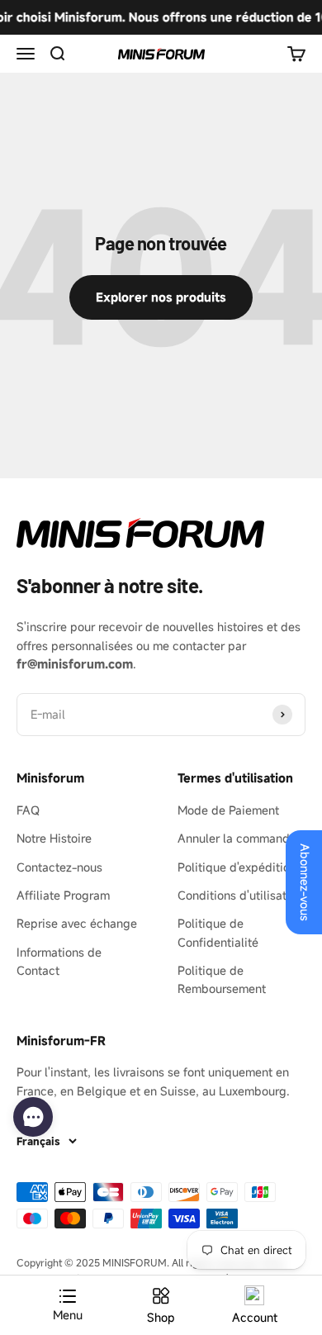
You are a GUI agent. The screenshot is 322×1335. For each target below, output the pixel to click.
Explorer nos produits (161, 297)
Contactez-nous (59, 867)
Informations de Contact (59, 961)
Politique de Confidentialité (218, 932)
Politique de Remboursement (222, 979)
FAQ (28, 810)
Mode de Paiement (228, 810)
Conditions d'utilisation (240, 895)
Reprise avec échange (77, 923)
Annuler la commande (237, 838)
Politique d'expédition (237, 867)
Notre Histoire (54, 838)
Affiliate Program (63, 895)
